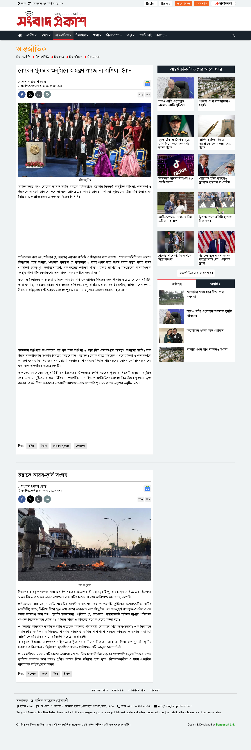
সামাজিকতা (225, 3)
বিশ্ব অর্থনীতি (42, 57)
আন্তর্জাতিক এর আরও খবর (196, 273)
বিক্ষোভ (32, 674)
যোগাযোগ (155, 690)
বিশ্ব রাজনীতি (23, 57)
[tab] (176, 283)
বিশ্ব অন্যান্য (93, 57)
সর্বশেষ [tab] (177, 284)
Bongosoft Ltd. (225, 724)
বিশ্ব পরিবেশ (75, 57)
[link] (183, 3)
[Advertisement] (84, 227)
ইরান (44, 446)
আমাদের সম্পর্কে (99, 690)
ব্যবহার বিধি (118, 690)
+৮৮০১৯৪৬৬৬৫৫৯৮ (139, 706)
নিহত (55, 674)
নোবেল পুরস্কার (61, 446)
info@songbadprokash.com (175, 706)
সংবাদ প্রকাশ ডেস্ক (33, 82)
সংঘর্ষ (44, 674)
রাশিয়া (31, 446)
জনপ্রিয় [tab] (215, 284)
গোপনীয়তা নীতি (137, 690)
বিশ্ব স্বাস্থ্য (59, 57)
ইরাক (67, 674)
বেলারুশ (80, 446)
